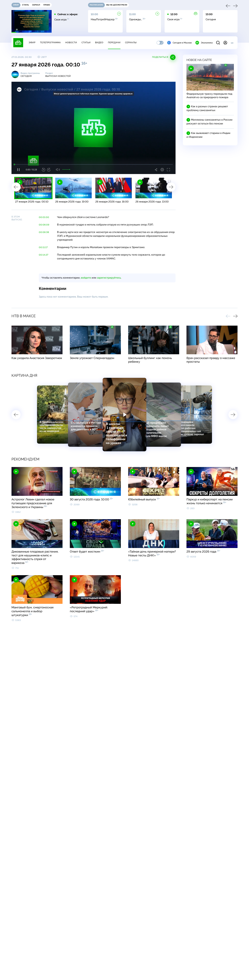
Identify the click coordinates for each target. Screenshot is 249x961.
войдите (86, 277)
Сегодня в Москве (182, 42)
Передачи (114, 42)
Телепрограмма (50, 42)
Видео (99, 42)
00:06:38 (44, 232)
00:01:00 (44, 217)
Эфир (32, 42)
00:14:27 (43, 255)
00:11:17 (43, 247)
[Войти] (225, 43)
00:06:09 (44, 224)
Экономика (207, 42)
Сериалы (131, 42)
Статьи (86, 42)
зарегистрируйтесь (109, 277)
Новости (71, 42)
